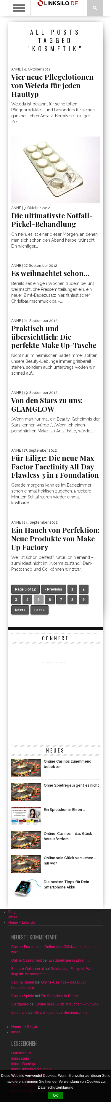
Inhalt (12, 917)
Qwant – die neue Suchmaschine (61, 1012)
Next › (20, 610)
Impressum (20, 1058)
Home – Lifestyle (21, 922)
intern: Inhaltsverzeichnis (31, 1069)
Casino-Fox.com (24, 947)
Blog (12, 912)
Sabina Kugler (22, 982)
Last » (39, 610)
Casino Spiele (22, 996)
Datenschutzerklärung (55, 1087)
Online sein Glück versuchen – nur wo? (67, 1004)
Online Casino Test (26, 960)
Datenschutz (21, 1053)
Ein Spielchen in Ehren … (69, 960)
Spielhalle (19, 1012)
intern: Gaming (23, 1064)
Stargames (20, 1004)
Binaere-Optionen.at (27, 969)
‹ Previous (53, 589)
